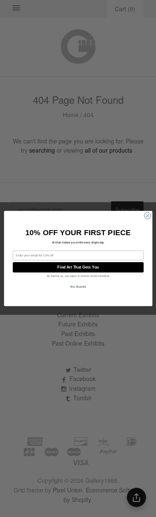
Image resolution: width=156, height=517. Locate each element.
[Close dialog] (147, 215)
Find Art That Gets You (78, 267)
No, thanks (78, 287)
